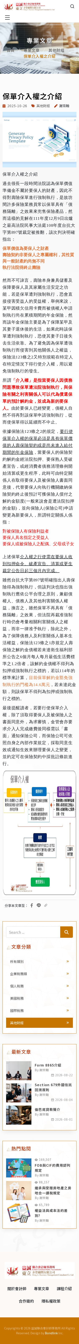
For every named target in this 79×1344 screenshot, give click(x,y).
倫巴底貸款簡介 (47, 1109)
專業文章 (32, 50)
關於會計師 (16, 1288)
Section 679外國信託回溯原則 (53, 1087)
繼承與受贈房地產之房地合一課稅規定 (53, 1190)
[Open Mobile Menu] (7, 17)
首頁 (11, 50)
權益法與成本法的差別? (51, 1213)
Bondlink (51, 1333)
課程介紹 (64, 1288)
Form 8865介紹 (48, 1065)
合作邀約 (26, 1301)
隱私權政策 (51, 1301)
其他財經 (56, 50)
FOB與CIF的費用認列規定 (53, 1168)
